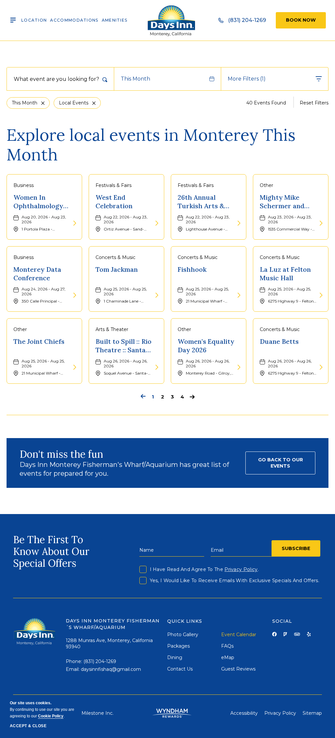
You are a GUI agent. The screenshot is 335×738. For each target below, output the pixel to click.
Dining (174, 657)
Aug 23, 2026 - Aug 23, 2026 (290, 219)
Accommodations (74, 20)
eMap (227, 657)
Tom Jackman (117, 269)
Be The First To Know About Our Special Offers (51, 551)
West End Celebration (114, 201)
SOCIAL (282, 621)
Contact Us (180, 669)
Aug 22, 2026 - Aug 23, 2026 (126, 219)
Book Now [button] (301, 20)
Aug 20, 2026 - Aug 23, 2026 (44, 219)
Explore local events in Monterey (151, 144)
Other (266, 185)
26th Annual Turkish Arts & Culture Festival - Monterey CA (205, 201)
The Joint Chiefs (38, 341)
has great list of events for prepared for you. (124, 469)
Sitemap (312, 713)
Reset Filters (314, 103)
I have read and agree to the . (204, 569)
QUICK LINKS (185, 621)
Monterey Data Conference (37, 273)
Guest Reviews (238, 669)
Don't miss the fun (61, 454)
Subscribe (296, 548)
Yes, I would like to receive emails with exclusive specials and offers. (234, 580)
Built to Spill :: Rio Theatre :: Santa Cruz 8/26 (123, 345)
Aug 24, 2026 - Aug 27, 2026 (43, 291)
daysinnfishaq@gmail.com (111, 669)
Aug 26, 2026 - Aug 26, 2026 (126, 363)
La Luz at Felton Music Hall (285, 273)
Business (23, 185)
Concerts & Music (115, 257)
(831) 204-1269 (99, 661)
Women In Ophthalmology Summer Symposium (38, 201)
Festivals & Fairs (114, 185)
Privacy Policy (240, 569)
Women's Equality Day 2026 (206, 345)
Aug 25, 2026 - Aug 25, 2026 (125, 291)
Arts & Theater (112, 329)
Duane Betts (279, 341)
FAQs (227, 646)
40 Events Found (266, 103)
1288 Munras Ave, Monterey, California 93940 (109, 643)
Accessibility (244, 713)
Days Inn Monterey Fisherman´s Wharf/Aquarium (112, 624)
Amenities (115, 20)
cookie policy (50, 716)
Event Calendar (238, 634)
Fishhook (192, 269)
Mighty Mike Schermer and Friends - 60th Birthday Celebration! (282, 201)
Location (34, 20)
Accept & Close (28, 726)
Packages (178, 646)
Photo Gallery (182, 634)
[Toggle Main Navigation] (13, 20)
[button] (280, 463)
